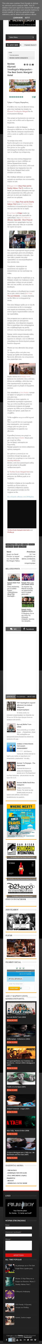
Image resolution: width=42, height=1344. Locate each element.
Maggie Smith (9, 546)
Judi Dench (31, 544)
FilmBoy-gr (10, 532)
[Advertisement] (23, 30)
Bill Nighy (19, 544)
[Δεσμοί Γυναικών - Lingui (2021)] (21, 1096)
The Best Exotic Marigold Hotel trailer (18, 530)
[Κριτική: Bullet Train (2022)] (21, 1004)
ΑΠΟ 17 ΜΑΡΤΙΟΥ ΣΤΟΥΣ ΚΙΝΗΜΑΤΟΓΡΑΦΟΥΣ (17, 997)
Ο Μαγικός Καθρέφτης (22, 1291)
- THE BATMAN (12, 1170)
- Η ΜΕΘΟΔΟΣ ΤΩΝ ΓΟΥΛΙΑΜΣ (17, 1173)
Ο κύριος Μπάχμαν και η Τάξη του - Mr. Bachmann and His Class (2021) (21, 1153)
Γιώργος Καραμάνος (10, 544)
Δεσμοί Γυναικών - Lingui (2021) (18, 1109)
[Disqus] (21, 663)
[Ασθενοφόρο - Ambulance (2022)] (21, 1026)
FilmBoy (20, 1335)
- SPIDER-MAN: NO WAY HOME (17, 1183)
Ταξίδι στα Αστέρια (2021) (16, 1087)
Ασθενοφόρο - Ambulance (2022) (18, 1039)
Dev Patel (25, 544)
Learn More (18, 18)
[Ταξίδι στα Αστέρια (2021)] (21, 1074)
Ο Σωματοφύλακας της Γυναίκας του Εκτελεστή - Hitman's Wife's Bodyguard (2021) (21, 1063)
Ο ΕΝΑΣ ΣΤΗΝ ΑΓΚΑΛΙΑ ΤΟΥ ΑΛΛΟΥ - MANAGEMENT (25, 746)
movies (15, 546)
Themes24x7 (28, 1337)
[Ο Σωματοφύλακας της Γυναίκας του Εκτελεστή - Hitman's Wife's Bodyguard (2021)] (21, 1048)
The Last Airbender (13, 296)
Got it (27, 18)
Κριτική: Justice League (23, 1317)
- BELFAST (10, 1181)
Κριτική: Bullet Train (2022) (16, 1017)
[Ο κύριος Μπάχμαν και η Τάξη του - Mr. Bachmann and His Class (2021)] (21, 1140)
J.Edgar (19, 213)
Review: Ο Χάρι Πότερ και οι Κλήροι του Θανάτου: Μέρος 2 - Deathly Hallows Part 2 (25, 1281)
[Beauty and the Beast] (21, 956)
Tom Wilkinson (14, 55)
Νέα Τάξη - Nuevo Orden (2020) (18, 1131)
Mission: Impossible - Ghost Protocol (20, 220)
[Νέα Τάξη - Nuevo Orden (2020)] (21, 1118)
